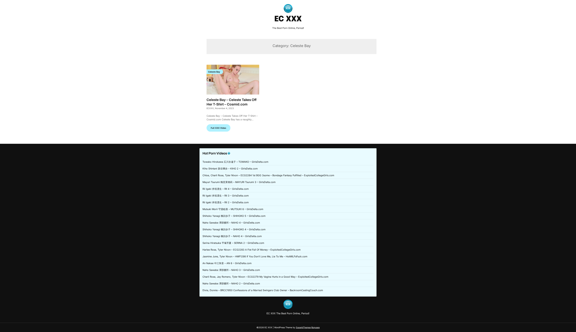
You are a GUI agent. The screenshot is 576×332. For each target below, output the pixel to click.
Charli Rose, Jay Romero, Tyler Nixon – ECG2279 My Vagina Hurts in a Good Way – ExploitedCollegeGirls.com (265, 276)
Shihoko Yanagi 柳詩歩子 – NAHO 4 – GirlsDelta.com (232, 236)
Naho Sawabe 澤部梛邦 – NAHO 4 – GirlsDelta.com (231, 222)
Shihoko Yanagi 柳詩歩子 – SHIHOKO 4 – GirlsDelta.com (234, 229)
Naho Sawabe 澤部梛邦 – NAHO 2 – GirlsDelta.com (231, 283)
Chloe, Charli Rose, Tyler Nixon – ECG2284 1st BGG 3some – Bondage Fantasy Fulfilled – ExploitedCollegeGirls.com (268, 175)
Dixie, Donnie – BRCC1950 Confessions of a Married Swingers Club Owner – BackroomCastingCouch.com (262, 290)
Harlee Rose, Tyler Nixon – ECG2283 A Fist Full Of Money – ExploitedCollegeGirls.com (251, 249)
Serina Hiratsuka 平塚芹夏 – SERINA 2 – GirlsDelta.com (233, 242)
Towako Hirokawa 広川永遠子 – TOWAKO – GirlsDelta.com (235, 161)
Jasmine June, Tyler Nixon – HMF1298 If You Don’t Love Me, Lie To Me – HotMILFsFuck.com (254, 256)
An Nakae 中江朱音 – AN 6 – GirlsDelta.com (227, 263)
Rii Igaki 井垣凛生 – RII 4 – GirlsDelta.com (225, 188)
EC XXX (288, 19)
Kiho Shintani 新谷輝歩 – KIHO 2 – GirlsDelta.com (230, 168)
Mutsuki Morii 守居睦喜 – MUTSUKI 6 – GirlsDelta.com (232, 209)
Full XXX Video (218, 128)
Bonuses (315, 327)
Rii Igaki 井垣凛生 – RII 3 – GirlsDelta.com (225, 195)
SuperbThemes (303, 327)
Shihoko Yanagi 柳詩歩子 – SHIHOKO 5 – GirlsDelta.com (234, 215)
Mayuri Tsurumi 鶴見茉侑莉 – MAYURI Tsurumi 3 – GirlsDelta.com (239, 182)
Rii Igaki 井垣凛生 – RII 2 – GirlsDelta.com (225, 202)
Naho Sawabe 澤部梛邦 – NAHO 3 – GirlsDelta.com (231, 269)
